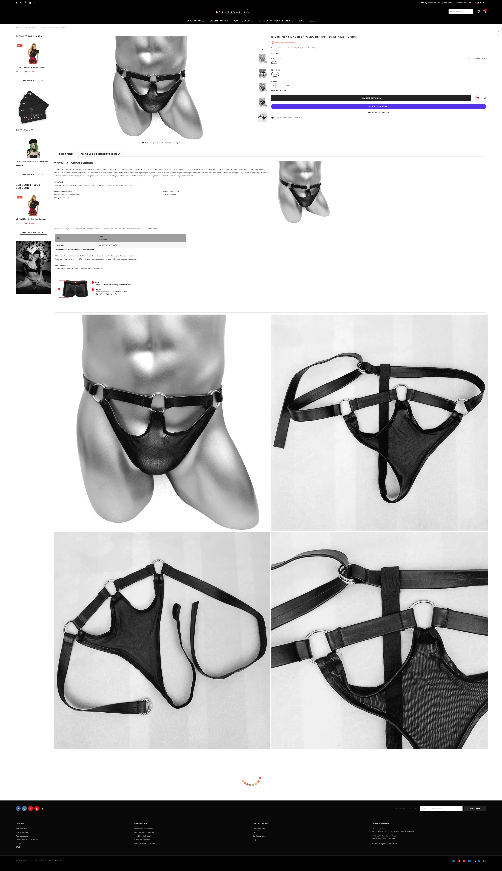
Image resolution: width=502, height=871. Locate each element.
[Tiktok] (35, 2)
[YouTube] (31, 2)
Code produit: (276, 48)
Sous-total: (275, 91)
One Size (275, 74)
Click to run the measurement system (74, 250)
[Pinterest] (26, 2)
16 (276, 118)
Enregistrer (448, 3)
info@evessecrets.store (431, 3)
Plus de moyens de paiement (378, 112)
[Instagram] (22, 2)
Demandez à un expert (171, 143)
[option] (155, 88)
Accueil (18, 28)
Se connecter (461, 3)
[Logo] (232, 11)
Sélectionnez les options (34, 81)
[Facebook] (17, 2)
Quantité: (274, 81)
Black (274, 63)
